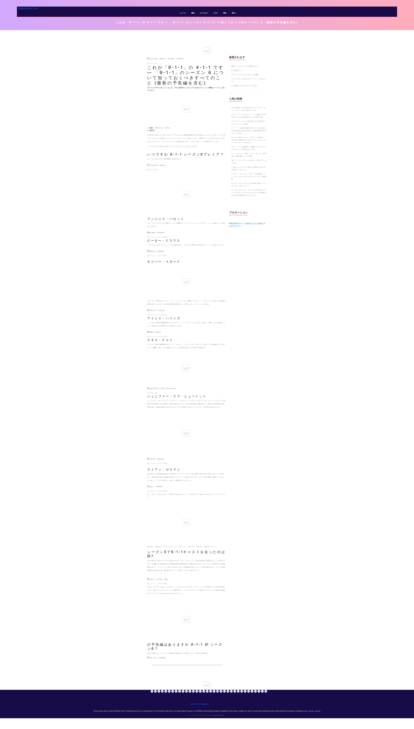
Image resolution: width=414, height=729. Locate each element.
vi (262, 691)
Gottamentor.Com (28, 8)
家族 (224, 13)
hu (193, 691)
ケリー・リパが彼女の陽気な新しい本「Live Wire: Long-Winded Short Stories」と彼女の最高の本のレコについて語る (249, 130)
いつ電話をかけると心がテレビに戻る (244, 85)
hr (190, 691)
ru (238, 691)
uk (266, 691)
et (176, 691)
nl (221, 691)
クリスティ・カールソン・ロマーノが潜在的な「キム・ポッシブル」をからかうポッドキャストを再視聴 (248, 176)
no (224, 691)
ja (203, 691)
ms (217, 691)
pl (228, 691)
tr (259, 691)
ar (159, 691)
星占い (234, 13)
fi (179, 691)
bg (162, 691)
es (152, 691)
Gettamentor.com (219, 715)
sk (242, 691)
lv (214, 691)
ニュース (183, 13)
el (172, 691)
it (200, 691)
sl (245, 691)
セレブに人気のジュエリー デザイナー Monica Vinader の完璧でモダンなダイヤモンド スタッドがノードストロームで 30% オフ (248, 139)
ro (235, 691)
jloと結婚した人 (236, 70)
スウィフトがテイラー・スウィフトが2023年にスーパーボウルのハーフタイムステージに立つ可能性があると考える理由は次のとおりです (249, 192)
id (197, 691)
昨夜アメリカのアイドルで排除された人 (244, 66)
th (255, 691)
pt (231, 691)
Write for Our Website (199, 704)
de (155, 691)
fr (183, 691)
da (169, 691)
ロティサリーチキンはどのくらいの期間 (244, 74)
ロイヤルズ (204, 13)
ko (207, 691)
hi (186, 691)
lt (210, 691)
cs (166, 691)
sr (248, 691)
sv (252, 691)
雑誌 (192, 13)
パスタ (215, 13)
